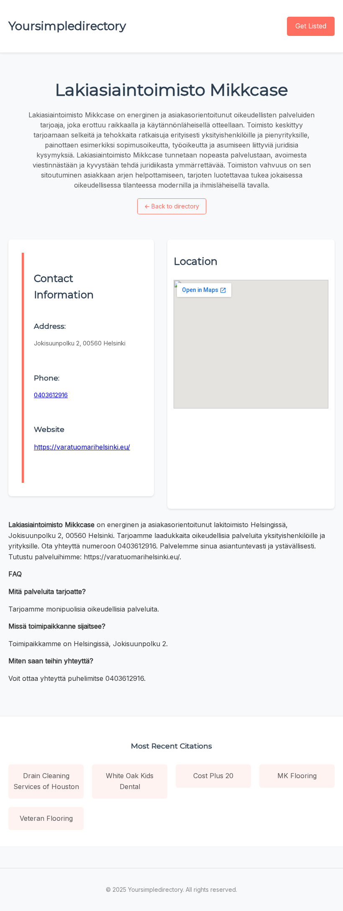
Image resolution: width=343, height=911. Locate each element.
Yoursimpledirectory (67, 26)
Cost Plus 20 (213, 775)
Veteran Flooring (46, 818)
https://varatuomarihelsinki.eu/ (82, 447)
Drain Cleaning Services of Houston (46, 781)
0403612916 (51, 395)
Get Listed (310, 26)
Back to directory (171, 206)
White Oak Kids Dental (130, 781)
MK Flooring (297, 775)
